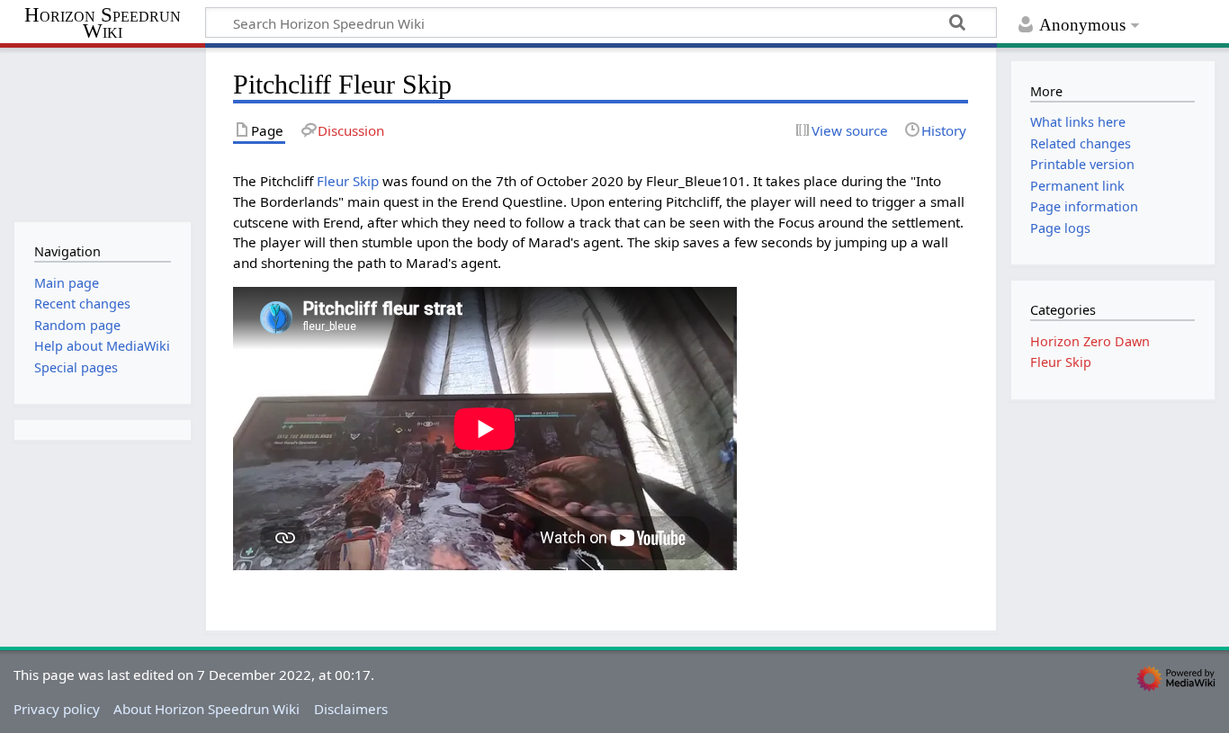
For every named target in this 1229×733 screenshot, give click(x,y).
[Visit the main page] (102, 133)
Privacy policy (56, 709)
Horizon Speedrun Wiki (102, 23)
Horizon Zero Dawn (1090, 341)
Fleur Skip (348, 181)
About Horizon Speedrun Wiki (206, 709)
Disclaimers (351, 709)
